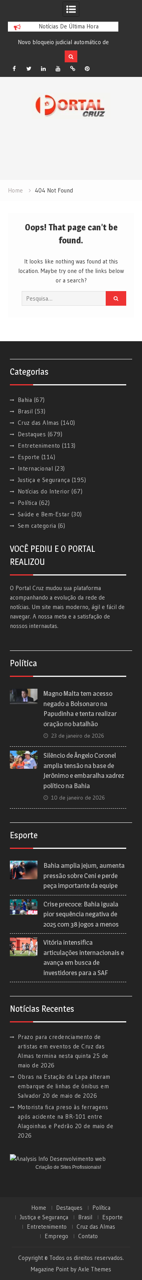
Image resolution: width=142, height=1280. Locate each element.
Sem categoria (37, 525)
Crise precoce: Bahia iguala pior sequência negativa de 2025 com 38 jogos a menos (81, 914)
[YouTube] (58, 68)
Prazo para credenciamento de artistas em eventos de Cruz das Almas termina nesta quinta (61, 1046)
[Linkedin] (43, 68)
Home (38, 1208)
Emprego (56, 1236)
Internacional (35, 468)
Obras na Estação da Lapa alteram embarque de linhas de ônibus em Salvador (64, 1086)
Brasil (25, 411)
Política (27, 502)
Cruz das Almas (38, 422)
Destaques (32, 434)
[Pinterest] (87, 68)
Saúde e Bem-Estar (44, 514)
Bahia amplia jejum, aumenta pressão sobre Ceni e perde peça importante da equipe (84, 875)
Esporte (29, 457)
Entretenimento (39, 445)
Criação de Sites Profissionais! (68, 1167)
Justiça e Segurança (44, 480)
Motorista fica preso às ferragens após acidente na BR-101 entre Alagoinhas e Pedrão (63, 1116)
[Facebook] (14, 68)
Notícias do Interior (44, 491)
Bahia (25, 400)
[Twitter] (28, 68)
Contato (88, 1236)
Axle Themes (94, 1269)
